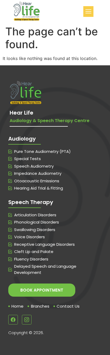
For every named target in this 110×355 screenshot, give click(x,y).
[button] (88, 11)
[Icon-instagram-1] (27, 319)
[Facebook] (13, 319)
